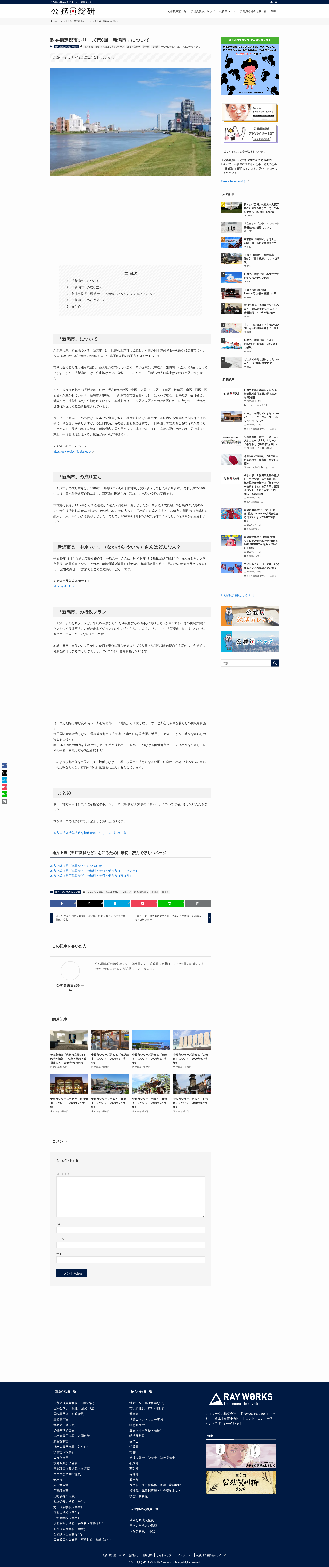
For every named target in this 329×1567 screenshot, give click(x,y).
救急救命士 (137, 1425)
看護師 (134, 1479)
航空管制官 (61, 1441)
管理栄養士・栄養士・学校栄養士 (152, 1457)
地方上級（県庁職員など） (147, 1403)
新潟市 (156, 46)
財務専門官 (61, 1419)
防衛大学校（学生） (67, 1518)
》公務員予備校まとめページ (238, 595)
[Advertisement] (130, 214)
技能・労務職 (138, 1496)
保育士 (134, 1441)
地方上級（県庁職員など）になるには (76, 865)
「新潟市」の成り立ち (87, 287)
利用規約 (148, 1555)
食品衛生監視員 (64, 1425)
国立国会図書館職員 (67, 1474)
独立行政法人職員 (141, 1520)
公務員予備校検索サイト (210, 1555)
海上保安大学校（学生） (70, 1501)
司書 (132, 1452)
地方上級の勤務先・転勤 (66, 46)
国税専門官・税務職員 (68, 1414)
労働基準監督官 (64, 1430)
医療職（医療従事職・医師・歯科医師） (156, 1485)
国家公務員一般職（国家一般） (74, 1408)
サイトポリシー (183, 1555)
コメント (62, 1174)
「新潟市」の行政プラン (88, 300)
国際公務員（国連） (143, 1531)
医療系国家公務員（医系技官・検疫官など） (83, 1540)
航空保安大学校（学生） (70, 1529)
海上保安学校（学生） (68, 1507)
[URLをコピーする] (198, 903)
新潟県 (146, 46)
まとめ (76, 306)
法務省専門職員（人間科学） (73, 1435)
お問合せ (134, 1555)
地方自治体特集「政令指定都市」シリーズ (104, 46)
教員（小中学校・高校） (146, 1430)
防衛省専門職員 (64, 1496)
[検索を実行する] (275, 663)
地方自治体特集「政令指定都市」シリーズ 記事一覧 (89, 833)
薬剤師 (134, 1468)
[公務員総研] (73, 11)
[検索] (276, 2)
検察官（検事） (64, 1452)
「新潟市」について (85, 280)
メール (60, 1239)
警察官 (134, 1414)
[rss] (271, 2)
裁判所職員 (61, 1457)
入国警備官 (61, 1485)
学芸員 (134, 1446)
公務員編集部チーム (70, 987)
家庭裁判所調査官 (65, 1463)
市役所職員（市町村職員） (147, 1408)
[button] (63, 903)
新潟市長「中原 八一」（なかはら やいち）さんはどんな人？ (113, 293)
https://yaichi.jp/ (63, 586)
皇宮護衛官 (61, 1490)
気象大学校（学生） (67, 1512)
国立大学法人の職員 (143, 1525)
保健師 (134, 1474)
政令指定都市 (133, 46)
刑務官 (57, 1479)
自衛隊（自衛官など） (68, 1534)
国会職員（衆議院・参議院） (73, 1468)
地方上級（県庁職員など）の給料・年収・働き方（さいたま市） (94, 870)
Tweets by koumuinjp (233, 181)
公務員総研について (114, 1555)
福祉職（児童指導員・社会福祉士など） (156, 1490)
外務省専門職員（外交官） (71, 1446)
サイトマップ (164, 1555)
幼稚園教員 (137, 1435)
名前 (59, 1224)
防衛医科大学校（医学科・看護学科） (79, 1523)
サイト (60, 1253)
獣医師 (134, 1463)
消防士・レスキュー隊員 (146, 1419)
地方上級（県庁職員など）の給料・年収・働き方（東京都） (91, 875)
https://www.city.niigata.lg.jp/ (72, 451)
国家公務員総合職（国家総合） (74, 1403)
